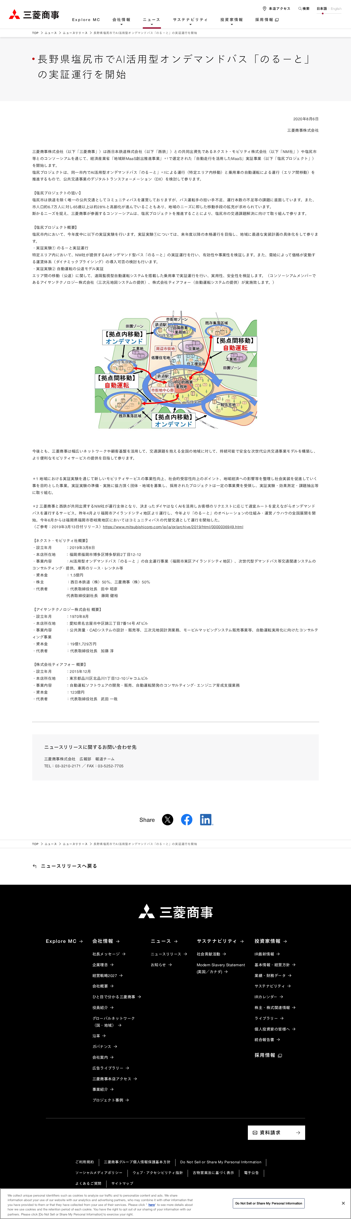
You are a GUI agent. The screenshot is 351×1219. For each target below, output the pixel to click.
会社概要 (100, 986)
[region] (175, 1203)
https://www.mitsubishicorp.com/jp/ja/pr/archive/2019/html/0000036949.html (173, 526)
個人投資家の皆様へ (272, 1029)
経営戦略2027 (104, 975)
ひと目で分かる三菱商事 (113, 996)
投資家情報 (231, 20)
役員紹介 (100, 1007)
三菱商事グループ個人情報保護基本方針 (137, 1162)
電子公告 (251, 1172)
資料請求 (270, 1133)
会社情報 (121, 20)
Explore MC (86, 20)
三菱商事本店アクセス (112, 1078)
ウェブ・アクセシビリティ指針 (158, 1172)
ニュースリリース (75, 33)
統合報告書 (264, 1039)
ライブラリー (266, 1018)
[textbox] (304, 8)
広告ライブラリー (108, 1068)
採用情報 (264, 20)
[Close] (343, 1203)
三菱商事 (34, 14)
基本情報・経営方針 (272, 964)
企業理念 (100, 964)
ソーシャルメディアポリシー (99, 1172)
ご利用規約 (84, 1162)
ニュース (152, 20)
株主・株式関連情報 (272, 1007)
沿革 (96, 1035)
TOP (35, 33)
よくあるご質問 (88, 1183)
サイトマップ (122, 1183)
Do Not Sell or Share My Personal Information (220, 1162)
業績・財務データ (270, 975)
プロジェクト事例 (107, 1100)
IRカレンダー (266, 996)
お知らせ (158, 964)
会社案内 (100, 1057)
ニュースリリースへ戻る (69, 866)
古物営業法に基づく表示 (213, 1172)
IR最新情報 (264, 954)
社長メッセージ (106, 954)
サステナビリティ (191, 20)
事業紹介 (100, 1089)
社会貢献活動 (208, 954)
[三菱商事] (175, 911)
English (336, 8)
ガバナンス (102, 1046)
